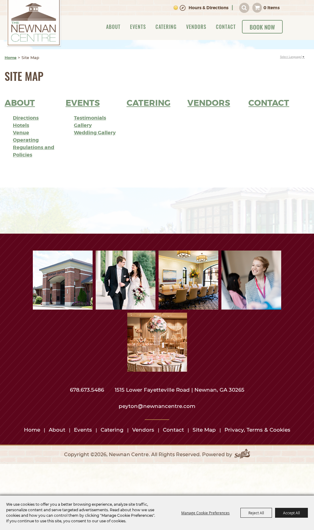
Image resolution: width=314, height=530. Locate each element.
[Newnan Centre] (33, 23)
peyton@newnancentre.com (157, 406)
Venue (21, 132)
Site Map (204, 430)
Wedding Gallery (95, 132)
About (113, 26)
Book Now (262, 26)
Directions (26, 118)
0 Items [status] (271, 7)
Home (11, 57)
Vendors (196, 26)
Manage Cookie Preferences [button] (205, 512)
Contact (226, 26)
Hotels (21, 125)
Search (244, 8)
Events (138, 26)
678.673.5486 (87, 390)
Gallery (83, 125)
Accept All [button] (291, 512)
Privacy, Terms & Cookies (257, 430)
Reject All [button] (256, 512)
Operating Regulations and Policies (33, 147)
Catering (166, 26)
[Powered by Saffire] (242, 455)
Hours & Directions (208, 7)
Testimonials (90, 118)
